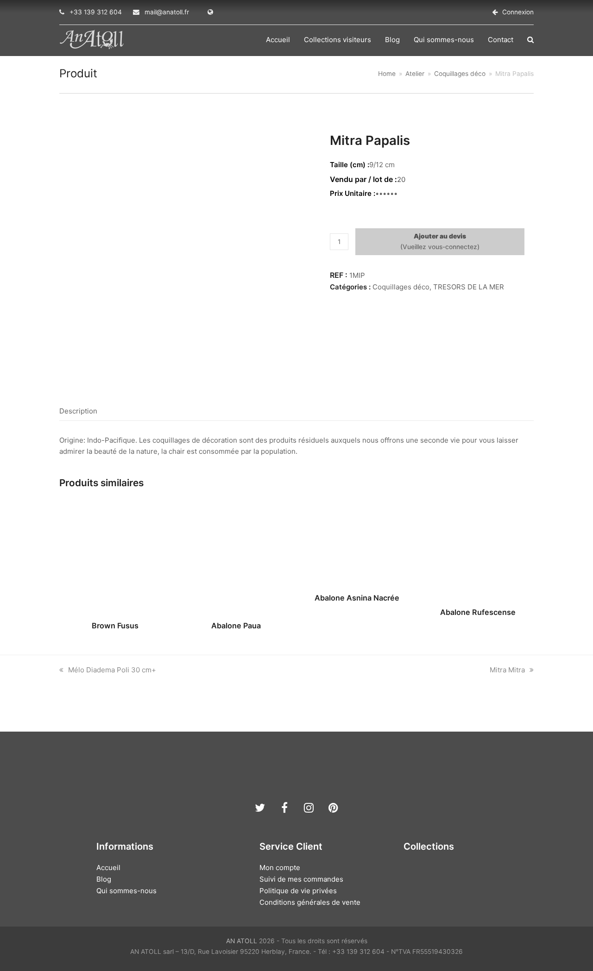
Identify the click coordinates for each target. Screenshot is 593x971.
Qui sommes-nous (126, 890)
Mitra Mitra (507, 669)
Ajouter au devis (440, 236)
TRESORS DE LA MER (468, 286)
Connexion (518, 12)
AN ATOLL (241, 941)
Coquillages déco (400, 286)
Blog (103, 879)
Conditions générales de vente (309, 902)
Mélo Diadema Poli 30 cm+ (112, 669)
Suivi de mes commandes (301, 879)
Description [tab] (78, 411)
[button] (530, 39)
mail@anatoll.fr (167, 12)
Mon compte (279, 867)
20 (401, 179)
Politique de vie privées (298, 890)
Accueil (108, 867)
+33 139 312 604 (95, 12)
